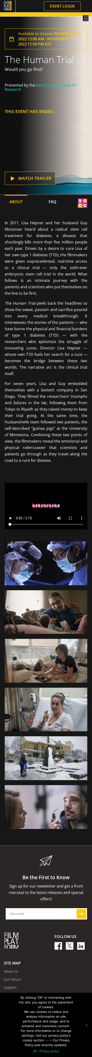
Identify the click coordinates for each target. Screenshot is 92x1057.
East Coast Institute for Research (41, 87)
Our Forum (12, 979)
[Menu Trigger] (85, 18)
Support (10, 987)
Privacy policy (49, 1051)
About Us (11, 971)
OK (35, 1051)
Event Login (62, 6)
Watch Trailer (34, 178)
